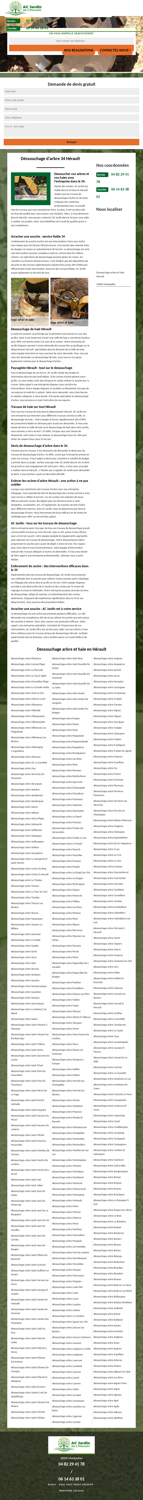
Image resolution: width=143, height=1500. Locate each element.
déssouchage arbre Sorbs (24, 951)
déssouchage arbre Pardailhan (68, 988)
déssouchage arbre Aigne (106, 1389)
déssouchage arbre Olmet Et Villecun (71, 1017)
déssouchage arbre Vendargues (27, 801)
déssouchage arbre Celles (106, 972)
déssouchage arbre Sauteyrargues (28, 986)
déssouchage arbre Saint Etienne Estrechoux (28, 1360)
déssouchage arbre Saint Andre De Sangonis (70, 701)
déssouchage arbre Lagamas (67, 1416)
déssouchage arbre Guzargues (109, 687)
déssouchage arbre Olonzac (66, 1011)
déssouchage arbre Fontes (107, 774)
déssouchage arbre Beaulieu (108, 1268)
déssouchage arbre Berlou (107, 1250)
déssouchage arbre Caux (106, 1036)
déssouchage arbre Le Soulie (25, 940)
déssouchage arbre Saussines (26, 992)
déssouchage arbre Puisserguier (68, 788)
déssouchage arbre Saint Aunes (68, 693)
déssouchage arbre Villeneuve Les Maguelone (28, 730)
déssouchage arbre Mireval (66, 1212)
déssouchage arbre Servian (25, 969)
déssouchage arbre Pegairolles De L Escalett (70, 965)
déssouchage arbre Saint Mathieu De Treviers (30, 1152)
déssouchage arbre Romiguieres (68, 753)
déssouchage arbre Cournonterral (110, 872)
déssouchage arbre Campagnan (109, 1144)
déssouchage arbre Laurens (66, 1383)
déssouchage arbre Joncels (107, 670)
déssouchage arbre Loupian (66, 1304)
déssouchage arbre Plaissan (66, 913)
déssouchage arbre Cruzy (106, 849)
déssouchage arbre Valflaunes (26, 830)
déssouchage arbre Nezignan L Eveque (68, 1061)
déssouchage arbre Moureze (67, 1112)
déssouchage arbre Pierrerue (67, 930)
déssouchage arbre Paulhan (66, 982)
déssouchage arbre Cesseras (108, 955)
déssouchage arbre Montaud (67, 1183)
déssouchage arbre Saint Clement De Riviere (30, 1404)
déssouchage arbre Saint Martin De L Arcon (30, 1172)
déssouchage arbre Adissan (107, 1412)
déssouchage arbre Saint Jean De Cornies (28, 1237)
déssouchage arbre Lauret (65, 1377)
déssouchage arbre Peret (65, 957)
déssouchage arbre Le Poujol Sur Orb (71, 872)
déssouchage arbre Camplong (108, 1133)
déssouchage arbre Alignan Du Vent (112, 1371)
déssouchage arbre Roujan (66, 718)
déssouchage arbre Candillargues (110, 1127)
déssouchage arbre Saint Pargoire (28, 1110)
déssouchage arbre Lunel (65, 1293)
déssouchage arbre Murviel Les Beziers (68, 1092)
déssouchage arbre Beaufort (108, 1273)
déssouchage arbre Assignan (108, 1337)
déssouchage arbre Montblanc (68, 1171)
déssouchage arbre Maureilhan (68, 1235)
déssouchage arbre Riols (64, 764)
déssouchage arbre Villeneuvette (28, 722)
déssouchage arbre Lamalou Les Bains (68, 1408)
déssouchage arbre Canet (106, 1121)
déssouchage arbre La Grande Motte (30, 687)
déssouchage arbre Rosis (65, 730)
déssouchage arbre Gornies (107, 704)
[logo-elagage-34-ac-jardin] (58, 8)
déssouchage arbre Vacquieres (27, 853)
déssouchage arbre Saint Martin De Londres (29, 1162)
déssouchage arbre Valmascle (26, 824)
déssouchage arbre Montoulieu (68, 1139)
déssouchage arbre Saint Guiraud (28, 1265)
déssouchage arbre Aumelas (108, 1331)
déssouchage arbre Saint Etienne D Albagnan (29, 1379)
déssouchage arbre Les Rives (67, 759)
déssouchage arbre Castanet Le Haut (112, 1094)
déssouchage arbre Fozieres (107, 756)
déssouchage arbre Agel (105, 1400)
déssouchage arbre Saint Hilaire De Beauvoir (29, 1257)
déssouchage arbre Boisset (107, 1227)
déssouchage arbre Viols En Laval (28, 699)
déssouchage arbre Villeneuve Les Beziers (28, 739)
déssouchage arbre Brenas (107, 1189)
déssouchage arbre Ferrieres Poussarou (108, 793)
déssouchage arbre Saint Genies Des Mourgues (30, 1321)
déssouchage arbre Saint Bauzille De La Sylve (71, 685)
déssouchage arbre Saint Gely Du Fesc (28, 1330)
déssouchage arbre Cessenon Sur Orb (112, 961)
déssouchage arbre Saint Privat (27, 1065)
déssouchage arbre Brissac (107, 1177)
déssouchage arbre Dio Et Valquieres (112, 843)
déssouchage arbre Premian (66, 822)
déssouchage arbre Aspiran (107, 1348)
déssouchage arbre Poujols (66, 867)
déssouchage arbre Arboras (107, 1360)
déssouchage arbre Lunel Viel (67, 1287)
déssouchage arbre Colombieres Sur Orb (112, 920)
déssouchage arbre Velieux (25, 812)
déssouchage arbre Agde (106, 1406)
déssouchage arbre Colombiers (109, 913)
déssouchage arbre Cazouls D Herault (108, 1005)
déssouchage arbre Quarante (67, 782)
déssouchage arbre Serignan (25, 974)
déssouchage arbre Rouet (65, 724)
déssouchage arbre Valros (24, 807)
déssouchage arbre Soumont (26, 934)
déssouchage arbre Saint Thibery (28, 1044)
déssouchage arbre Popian (66, 890)
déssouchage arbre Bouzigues (108, 1194)
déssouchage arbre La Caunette (109, 1073)
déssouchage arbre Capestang (109, 1115)
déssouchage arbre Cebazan (108, 988)
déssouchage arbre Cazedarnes (109, 1025)
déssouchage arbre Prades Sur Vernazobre (67, 830)
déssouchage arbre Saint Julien (27, 1185)
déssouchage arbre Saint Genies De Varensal (29, 1311)
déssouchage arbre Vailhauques (27, 841)
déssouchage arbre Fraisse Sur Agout (112, 751)
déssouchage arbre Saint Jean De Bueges (28, 1247)
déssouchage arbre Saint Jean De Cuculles (28, 1228)
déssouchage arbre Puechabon (68, 811)
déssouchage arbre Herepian (108, 681)
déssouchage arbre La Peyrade (27, 670)
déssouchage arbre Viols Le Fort (27, 693)
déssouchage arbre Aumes (107, 1325)
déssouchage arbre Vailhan (25, 847)
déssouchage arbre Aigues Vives (110, 1383)
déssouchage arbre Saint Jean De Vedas (28, 1193)
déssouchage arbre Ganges (107, 728)
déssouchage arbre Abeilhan (108, 1418)
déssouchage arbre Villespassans (28, 716)
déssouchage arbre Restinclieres (69, 776)
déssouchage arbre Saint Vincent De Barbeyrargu (30, 1036)
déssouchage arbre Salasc (24, 1019)
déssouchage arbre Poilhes (66, 901)
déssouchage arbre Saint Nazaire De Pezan (30, 1117)
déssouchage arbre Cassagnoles (109, 1100)
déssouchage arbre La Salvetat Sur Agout (29, 1011)
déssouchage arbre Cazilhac (107, 1013)
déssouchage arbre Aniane (107, 1366)
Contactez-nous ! (115, 50)
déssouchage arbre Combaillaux (109, 907)
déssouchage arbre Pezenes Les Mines (68, 938)
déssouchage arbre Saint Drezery (28, 1387)
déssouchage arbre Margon (66, 1270)
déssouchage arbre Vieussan (25, 757)
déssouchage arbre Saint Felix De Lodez (28, 1340)
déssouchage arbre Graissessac (109, 693)
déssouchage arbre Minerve (66, 1218)
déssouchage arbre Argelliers (108, 1354)
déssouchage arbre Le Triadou (26, 880)
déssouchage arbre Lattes (65, 1389)
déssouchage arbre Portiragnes (68, 884)
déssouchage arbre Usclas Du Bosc (29, 868)
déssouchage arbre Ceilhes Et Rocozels (108, 980)
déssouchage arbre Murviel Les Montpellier (68, 1083)
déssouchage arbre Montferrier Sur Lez (70, 1152)
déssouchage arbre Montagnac (68, 1194)
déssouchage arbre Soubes (25, 946)
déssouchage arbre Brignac (107, 1183)
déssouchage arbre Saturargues (27, 1003)
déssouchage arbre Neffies (66, 1069)
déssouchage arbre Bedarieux (108, 1262)
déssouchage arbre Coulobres (108, 889)
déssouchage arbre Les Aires (108, 1377)
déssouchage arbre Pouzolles (67, 855)
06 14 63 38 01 (37, 28)
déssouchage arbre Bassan (107, 1279)
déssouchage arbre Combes (107, 901)
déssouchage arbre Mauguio (67, 1241)
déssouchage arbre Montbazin (68, 1177)
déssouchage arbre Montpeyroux (69, 1127)
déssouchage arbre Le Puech (67, 816)
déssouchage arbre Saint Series (27, 1050)
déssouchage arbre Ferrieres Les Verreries (110, 803)
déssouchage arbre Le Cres (107, 861)
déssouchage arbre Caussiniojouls (110, 1042)
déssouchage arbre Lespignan (67, 1354)
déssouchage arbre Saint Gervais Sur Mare (30, 1282)
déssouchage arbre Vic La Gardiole (29, 762)
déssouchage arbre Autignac (108, 1320)
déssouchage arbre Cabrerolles (109, 1165)
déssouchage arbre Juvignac (108, 658)
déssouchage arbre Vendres (25, 789)
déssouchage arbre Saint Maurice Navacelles (28, 1143)
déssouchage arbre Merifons (67, 1229)
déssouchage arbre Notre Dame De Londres (70, 1036)
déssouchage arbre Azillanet (108, 1308)
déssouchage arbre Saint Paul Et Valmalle (27, 1102)
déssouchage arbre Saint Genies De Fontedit (29, 1301)
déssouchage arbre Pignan (66, 924)
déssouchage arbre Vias (23, 768)
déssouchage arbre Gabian (107, 739)
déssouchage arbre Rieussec (66, 770)
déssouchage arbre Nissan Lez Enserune (67, 1052)
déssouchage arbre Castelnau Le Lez (112, 1079)
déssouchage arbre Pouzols (66, 849)
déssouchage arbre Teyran (24, 913)
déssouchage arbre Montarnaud (69, 1189)
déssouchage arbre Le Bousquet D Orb (111, 1202)
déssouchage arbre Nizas (65, 1044)
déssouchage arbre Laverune (67, 1360)
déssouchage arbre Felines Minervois (112, 820)
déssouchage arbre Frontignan (109, 745)
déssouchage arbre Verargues (26, 784)
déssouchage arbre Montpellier (68, 1133)
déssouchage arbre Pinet (65, 919)
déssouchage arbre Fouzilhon (108, 762)
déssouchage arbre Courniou (108, 884)
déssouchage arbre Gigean (107, 716)
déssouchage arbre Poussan (66, 861)
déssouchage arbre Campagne (109, 1138)
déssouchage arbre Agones (107, 1395)
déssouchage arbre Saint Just (26, 1179)
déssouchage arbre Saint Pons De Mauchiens (28, 1073)
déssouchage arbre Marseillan (67, 1264)
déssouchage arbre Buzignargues (110, 1171)
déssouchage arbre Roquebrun (68, 747)
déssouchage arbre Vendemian (27, 795)
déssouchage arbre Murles (66, 1100)
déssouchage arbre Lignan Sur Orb (70, 1322)
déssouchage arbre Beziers (107, 1239)
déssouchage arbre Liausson (66, 1343)
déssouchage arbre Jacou (106, 676)
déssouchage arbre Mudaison (67, 1106)
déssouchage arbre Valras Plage (27, 818)
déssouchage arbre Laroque (66, 1395)
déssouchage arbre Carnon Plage (28, 664)
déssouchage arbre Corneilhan (109, 895)
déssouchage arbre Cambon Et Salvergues (109, 1152)
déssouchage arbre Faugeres (108, 826)
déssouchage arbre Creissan (107, 866)
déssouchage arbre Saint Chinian (28, 1418)
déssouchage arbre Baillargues (109, 1296)
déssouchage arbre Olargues (67, 1023)
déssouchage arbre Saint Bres (67, 658)
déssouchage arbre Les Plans (67, 907)
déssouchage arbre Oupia (65, 1005)
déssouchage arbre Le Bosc (107, 1216)
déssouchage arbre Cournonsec (109, 878)
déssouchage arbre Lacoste (66, 1422)
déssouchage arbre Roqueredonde (70, 741)
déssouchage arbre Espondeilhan (110, 837)
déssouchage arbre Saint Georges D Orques (29, 1292)
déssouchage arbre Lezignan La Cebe (71, 1349)
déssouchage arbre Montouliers (68, 1144)
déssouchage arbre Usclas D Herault (30, 874)
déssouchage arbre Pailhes (66, 1000)
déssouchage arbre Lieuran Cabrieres (71, 1337)
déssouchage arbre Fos (105, 768)
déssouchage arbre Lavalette (67, 1366)
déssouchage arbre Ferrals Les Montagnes (109, 812)
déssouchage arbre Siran (23, 957)
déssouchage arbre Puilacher (67, 805)
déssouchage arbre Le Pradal (67, 843)
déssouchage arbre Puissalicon (68, 793)
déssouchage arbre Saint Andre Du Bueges (70, 711)
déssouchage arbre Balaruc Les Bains (112, 1291)
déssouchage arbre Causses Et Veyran (109, 1050)
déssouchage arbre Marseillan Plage (30, 681)
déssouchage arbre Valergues (26, 836)
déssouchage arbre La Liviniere (68, 1316)
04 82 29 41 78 (37, 21)
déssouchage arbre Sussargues (27, 919)
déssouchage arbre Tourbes (25, 897)
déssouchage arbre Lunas (65, 1298)
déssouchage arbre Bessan (107, 1244)
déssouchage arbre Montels (66, 1166)
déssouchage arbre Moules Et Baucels (67, 1119)
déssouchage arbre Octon (65, 1028)
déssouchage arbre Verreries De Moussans (27, 776)
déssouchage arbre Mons (65, 1206)
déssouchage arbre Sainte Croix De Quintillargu (29, 1394)
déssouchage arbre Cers (105, 967)
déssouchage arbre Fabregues (109, 832)
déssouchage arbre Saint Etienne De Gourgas (30, 1369)
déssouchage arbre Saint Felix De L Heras (29, 1350)
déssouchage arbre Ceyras (107, 949)
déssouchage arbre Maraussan (68, 1275)
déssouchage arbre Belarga (107, 1256)
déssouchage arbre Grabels (107, 699)
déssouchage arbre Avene (106, 1314)
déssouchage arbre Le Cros (107, 855)
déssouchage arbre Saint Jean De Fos (30, 1220)
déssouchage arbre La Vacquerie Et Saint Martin (29, 861)
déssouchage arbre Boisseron (108, 1233)
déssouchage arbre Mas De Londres (70, 1252)
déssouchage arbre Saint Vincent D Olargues (29, 1027)
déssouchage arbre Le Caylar (108, 1030)
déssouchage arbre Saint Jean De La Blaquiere (29, 1212)
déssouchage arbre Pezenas (66, 946)
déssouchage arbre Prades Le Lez (69, 838)
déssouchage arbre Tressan (25, 886)
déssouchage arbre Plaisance (26, 658)
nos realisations (78, 50)
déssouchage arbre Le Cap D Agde (28, 676)
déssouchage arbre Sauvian (25, 980)
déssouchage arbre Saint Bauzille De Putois (71, 666)
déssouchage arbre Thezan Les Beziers (27, 905)
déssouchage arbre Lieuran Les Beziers (68, 1329)
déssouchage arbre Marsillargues (69, 1258)
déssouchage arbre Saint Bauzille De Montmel (71, 676)
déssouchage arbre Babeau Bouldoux (112, 1302)
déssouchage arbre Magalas (66, 1281)
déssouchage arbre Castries (107, 1067)
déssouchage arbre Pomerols (67, 895)
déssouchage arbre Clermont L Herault (109, 930)
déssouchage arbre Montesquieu (69, 1160)
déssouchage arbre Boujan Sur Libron (112, 1210)
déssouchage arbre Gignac (107, 710)
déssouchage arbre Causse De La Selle (110, 1059)
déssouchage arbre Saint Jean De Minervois (28, 1203)
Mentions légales (71, 1491)
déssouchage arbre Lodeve (66, 1310)
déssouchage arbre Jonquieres (109, 664)
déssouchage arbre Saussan (25, 998)
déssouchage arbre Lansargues (68, 1401)
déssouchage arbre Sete (23, 963)
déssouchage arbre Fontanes (108, 780)
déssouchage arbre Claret (106, 938)
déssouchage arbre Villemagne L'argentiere (27, 749)
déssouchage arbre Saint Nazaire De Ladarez (30, 1127)
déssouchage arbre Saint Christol (28, 1412)
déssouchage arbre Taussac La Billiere (26, 926)
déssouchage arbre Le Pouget (67, 878)
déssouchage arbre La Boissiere (109, 1221)
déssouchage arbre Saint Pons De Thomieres (28, 1083)
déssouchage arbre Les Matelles (68, 1246)
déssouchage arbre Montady (67, 1200)
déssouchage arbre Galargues (108, 733)
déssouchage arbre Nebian (66, 1075)
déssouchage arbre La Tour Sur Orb (29, 891)
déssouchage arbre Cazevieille (109, 1019)
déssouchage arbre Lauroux (66, 1372)
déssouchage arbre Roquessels (68, 736)
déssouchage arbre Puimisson (67, 799)
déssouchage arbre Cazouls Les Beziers (109, 996)
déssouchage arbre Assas (106, 1343)
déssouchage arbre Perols (65, 951)
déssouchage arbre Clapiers (107, 943)
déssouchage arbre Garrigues (108, 722)
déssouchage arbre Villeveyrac (27, 704)
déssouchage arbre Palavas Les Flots (71, 994)
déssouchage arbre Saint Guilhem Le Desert (30, 1272)
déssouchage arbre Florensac (108, 785)
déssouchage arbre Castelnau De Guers (110, 1086)
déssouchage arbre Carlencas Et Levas (110, 1108)
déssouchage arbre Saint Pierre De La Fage (29, 1092)
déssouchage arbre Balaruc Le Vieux (112, 1285)
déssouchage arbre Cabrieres (108, 1160)
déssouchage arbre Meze (65, 1223)
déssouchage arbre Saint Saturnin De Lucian (30, 1057)
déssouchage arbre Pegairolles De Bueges (69, 975)
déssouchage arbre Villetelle (25, 710)
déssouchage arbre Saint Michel (27, 1135)
